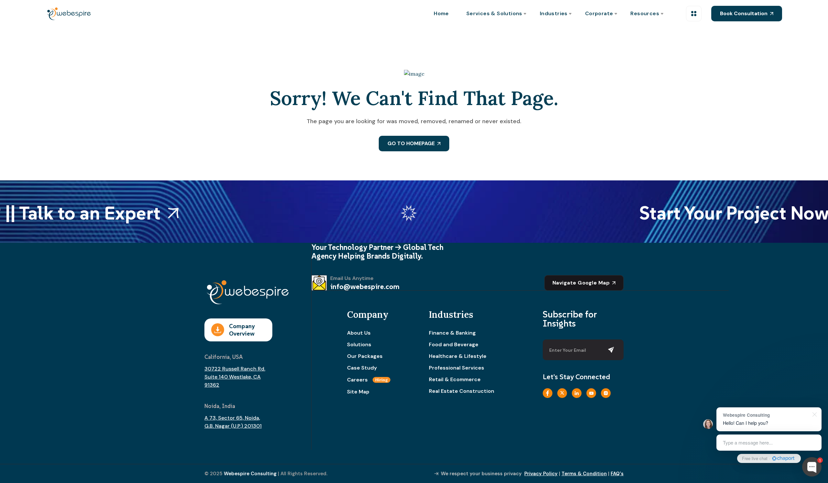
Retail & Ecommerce (455, 379)
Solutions (359, 344)
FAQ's (617, 473)
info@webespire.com (364, 286)
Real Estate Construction (461, 391)
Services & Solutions (494, 13)
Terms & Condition (584, 473)
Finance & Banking (452, 333)
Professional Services (456, 367)
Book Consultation (744, 13)
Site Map (358, 391)
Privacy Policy (541, 473)
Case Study (362, 367)
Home (441, 13)
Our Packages (365, 356)
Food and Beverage (453, 344)
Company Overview (242, 329)
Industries (554, 13)
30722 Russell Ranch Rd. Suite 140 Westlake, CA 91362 (234, 376)
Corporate (599, 13)
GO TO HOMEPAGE (411, 143)
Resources (644, 13)
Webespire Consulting (250, 473)
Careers (367, 380)
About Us (359, 333)
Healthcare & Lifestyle (457, 356)
